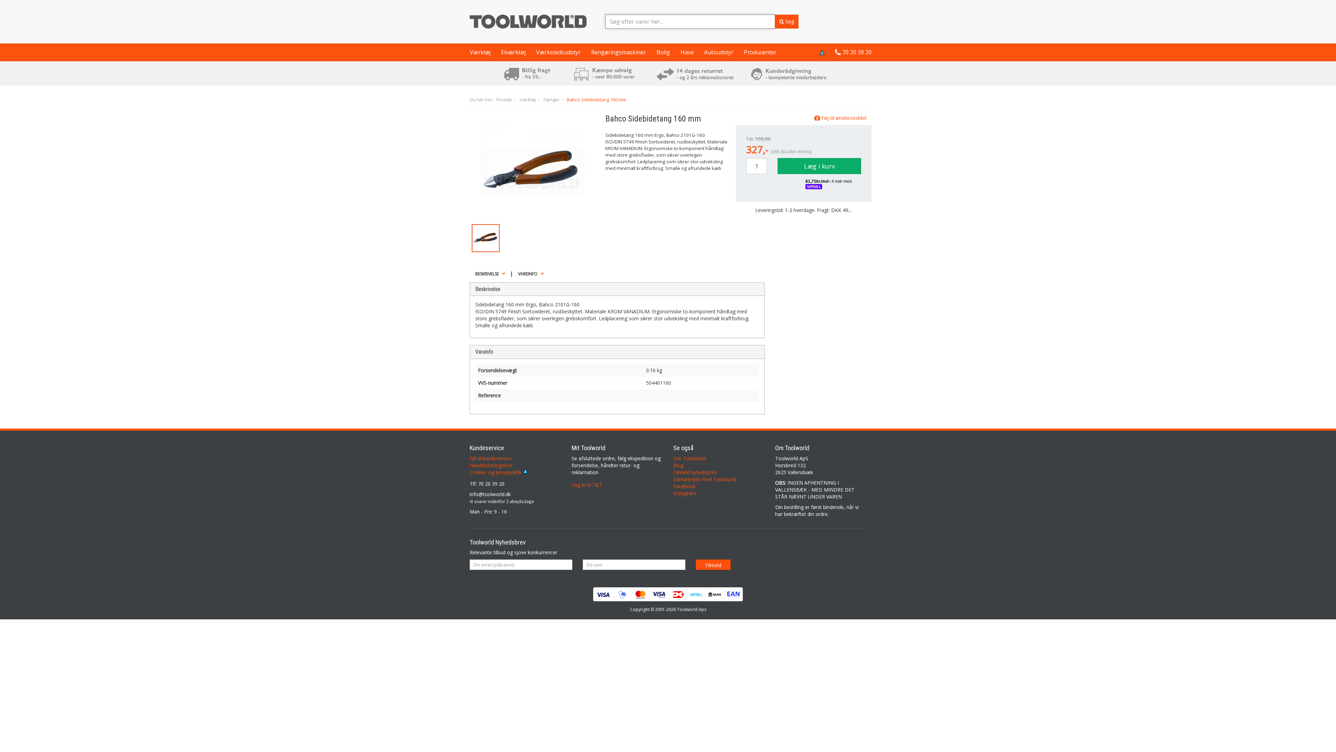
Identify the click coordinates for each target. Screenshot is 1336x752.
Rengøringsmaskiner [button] (618, 52)
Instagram (684, 493)
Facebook (684, 486)
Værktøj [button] (480, 52)
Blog (678, 465)
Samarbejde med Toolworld (704, 479)
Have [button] (687, 52)
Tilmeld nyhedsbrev (695, 472)
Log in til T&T (587, 484)
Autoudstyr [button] (718, 52)
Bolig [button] (663, 52)
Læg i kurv (819, 166)
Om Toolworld (689, 458)
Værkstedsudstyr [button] (558, 52)
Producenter (760, 52)
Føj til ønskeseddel (843, 117)
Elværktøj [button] (513, 52)
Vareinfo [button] (528, 274)
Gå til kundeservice (491, 458)
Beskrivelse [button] (487, 274)
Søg (789, 21)
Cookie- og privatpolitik (496, 472)
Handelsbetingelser (491, 465)
